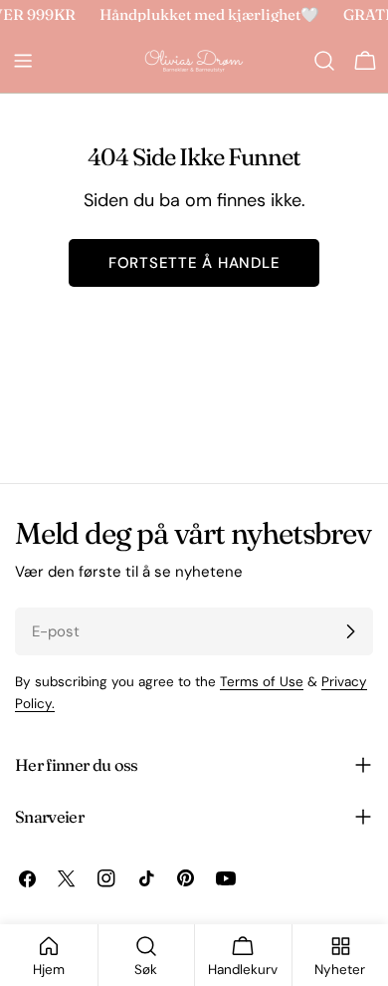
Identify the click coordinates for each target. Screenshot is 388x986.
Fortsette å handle (194, 263)
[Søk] (324, 61)
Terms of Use (261, 681)
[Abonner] (350, 631)
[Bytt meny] (23, 61)
